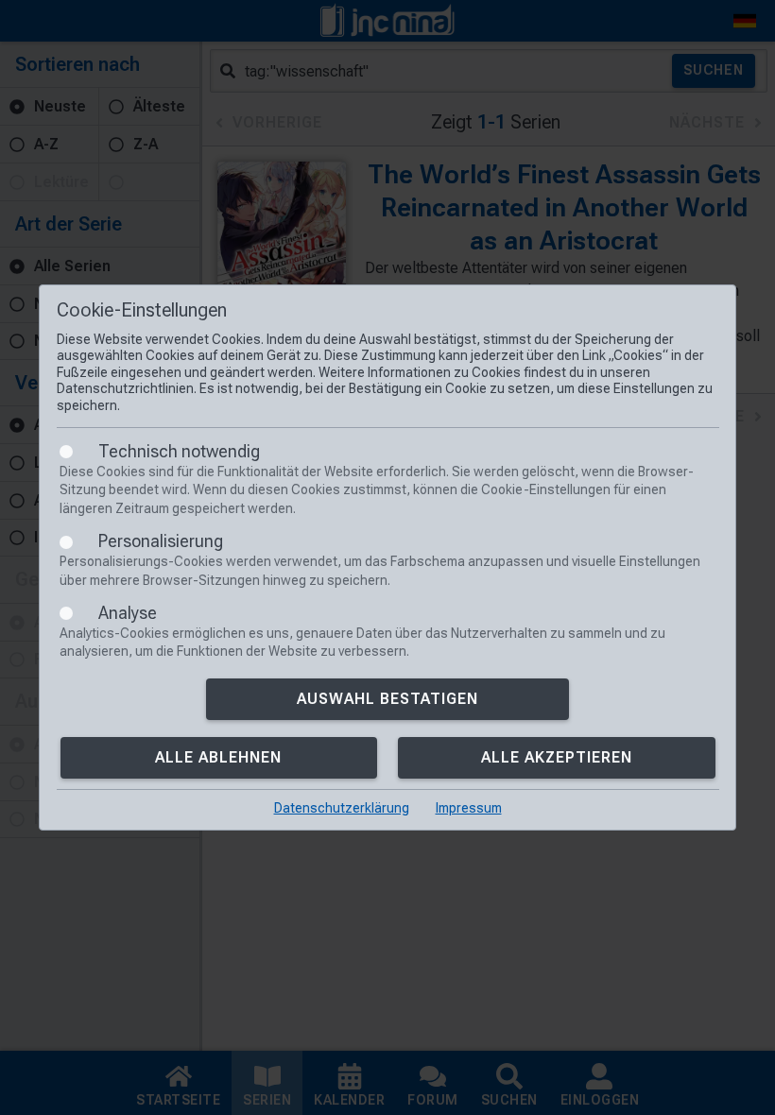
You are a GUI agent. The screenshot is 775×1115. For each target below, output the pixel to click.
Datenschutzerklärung (341, 807)
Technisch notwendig (179, 451)
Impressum (469, 807)
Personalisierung (160, 541)
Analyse (127, 613)
